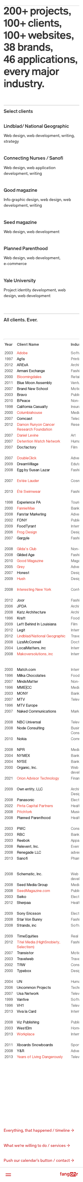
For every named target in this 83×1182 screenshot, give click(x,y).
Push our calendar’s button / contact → (39, 1160)
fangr (69, 1174)
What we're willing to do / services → (37, 1145)
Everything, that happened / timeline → (39, 1130)
